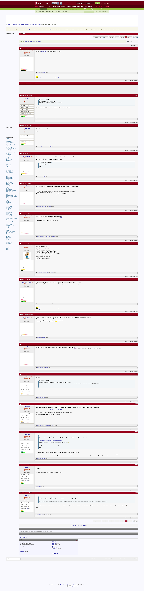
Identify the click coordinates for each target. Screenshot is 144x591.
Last (136, 37)
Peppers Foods (9, 206)
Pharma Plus (8, 208)
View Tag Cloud (23, 537)
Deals (43, 6)
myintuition (43, 51)
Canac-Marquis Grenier (11, 148)
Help (102, 3)
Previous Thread (75, 525)
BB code (54, 541)
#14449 (136, 153)
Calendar (41, 11)
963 (123, 37)
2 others (51, 272)
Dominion (8, 153)
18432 (132, 42)
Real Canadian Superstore (11, 217)
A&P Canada (8, 140)
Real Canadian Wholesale (11, 218)
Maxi (7, 193)
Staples (7, 229)
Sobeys (7, 226)
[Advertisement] (47, 89)
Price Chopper (9, 209)
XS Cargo (8, 247)
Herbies (7, 169)
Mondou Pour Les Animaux (11, 196)
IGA (7, 176)
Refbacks (22, 551)
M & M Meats (9, 189)
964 (126, 37)
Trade (105, 9)
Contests (69, 6)
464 (110, 37)
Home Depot (8, 171)
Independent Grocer (10, 178)
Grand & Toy (8, 166)
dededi (43, 72)
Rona (7, 220)
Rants (82, 6)
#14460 (136, 492)
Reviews (78, 6)
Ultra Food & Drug (10, 239)
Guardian (8, 167)
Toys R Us (8, 238)
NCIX (7, 200)
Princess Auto (9, 212)
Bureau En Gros (9, 147)
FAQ (37, 11)
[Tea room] (97, 6)
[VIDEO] (54, 546)
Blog (37, 9)
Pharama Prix (9, 207)
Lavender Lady (27, 51)
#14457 (136, 403)
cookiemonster (27, 246)
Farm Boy (8, 158)
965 (128, 37)
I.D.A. (7, 175)
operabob (39, 72)
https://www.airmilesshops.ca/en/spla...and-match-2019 (49, 217)
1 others (52, 118)
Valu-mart (8, 244)
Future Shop (8, 164)
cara (25, 536)
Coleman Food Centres (11, 150)
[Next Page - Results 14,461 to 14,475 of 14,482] (134, 37)
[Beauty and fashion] (99, 6)
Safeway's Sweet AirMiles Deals (32, 41)
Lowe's (7, 188)
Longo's (7, 187)
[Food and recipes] (101, 6)
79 (27, 449)
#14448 (136, 125)
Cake (48, 118)
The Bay (7, 233)
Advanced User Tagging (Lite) (64, 584)
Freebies (63, 6)
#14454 (136, 314)
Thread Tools (133, 45)
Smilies (54, 543)
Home (40, 6)
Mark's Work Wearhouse (11, 190)
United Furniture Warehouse (9, 243)
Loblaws (7, 184)
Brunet (7, 146)
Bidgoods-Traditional (10, 144)
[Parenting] (103, 6)
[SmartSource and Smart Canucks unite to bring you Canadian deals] (12, 130)
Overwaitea (8, 202)
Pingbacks (22, 550)
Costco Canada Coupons (11, 152)
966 (131, 37)
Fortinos (7, 163)
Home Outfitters (9, 173)
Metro (7, 194)
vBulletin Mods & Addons (74, 584)
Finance (74, 6)
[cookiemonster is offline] (27, 256)
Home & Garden (88, 6)
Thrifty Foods (9, 237)
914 (115, 37)
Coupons (54, 6)
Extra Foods (8, 154)
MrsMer (42, 425)
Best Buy (8, 143)
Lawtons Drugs (9, 182)
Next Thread (83, 525)
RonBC (27, 128)
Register (106, 3)
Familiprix (8, 157)
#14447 (136, 95)
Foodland (8, 161)
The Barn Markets (10, 232)
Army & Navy (9, 141)
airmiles (21, 536)
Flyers (58, 6)
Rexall (7, 219)
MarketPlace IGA (9, 191)
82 (27, 171)
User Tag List (22, 33)
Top (76, 9)
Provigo (7, 213)
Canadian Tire (9, 149)
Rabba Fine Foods (10, 215)
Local (96, 9)
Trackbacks (55, 548)
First (104, 37)
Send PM (126, 80)
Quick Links (64, 11)
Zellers (7, 249)
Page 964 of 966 (98, 37)
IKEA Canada (9, 177)
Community (47, 11)
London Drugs (9, 185)
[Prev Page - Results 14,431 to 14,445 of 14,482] (107, 37)
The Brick (8, 235)
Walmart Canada (9, 245)
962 (121, 37)
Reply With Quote (134, 80)
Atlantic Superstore (10, 142)
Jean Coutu (8, 179)
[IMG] (53, 544)
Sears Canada (9, 224)
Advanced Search (103, 11)
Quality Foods (9, 214)
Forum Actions (55, 11)
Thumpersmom (44, 146)
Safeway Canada (9, 221)
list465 (42, 303)
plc (27, 98)
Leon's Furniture (9, 183)
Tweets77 (43, 236)
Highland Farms (9, 170)
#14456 (136, 373)
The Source (8, 236)
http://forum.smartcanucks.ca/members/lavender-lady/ (50, 77)
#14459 (136, 464)
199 (27, 65)
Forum (43, 9)
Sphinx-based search (75, 586)
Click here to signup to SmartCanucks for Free (28, 83)
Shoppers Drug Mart (10, 225)
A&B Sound (8, 138)
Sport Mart (8, 227)
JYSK (7, 181)
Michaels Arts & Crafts (11, 195)
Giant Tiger (8, 165)
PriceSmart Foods (10, 211)
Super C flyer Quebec (10, 231)
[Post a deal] (107, 6)
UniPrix (7, 241)
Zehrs (7, 248)
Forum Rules (55, 553)
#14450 (136, 183)
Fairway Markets (9, 155)
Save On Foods (9, 223)
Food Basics (8, 160)
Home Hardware (9, 172)
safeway (28, 536)
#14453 (136, 279)
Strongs (7, 230)
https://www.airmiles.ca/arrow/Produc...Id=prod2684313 (49, 409)
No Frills (7, 201)
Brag (87, 9)
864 (113, 37)
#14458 (136, 431)
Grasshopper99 (27, 186)
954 (118, 37)
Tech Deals (48, 6)
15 (27, 113)
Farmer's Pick (9, 159)
